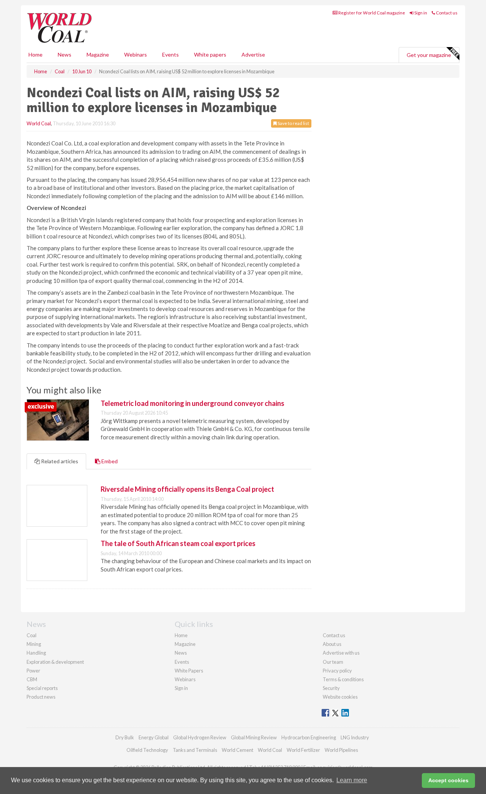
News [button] (64, 54)
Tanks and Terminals (195, 750)
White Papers (189, 671)
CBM (32, 679)
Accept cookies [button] (448, 780)
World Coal (39, 123)
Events (170, 54)
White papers (210, 54)
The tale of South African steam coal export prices (178, 543)
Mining (34, 644)
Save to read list (293, 123)
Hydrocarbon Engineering (308, 737)
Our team (333, 662)
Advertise (253, 54)
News (181, 653)
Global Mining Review (254, 737)
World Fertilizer (303, 750)
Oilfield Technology (147, 750)
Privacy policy (337, 671)
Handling (36, 653)
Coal (31, 635)
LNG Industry (355, 737)
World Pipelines (341, 750)
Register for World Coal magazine (371, 12)
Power (33, 671)
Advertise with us (341, 653)
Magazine (98, 54)
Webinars (135, 54)
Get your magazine (429, 55)
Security (331, 688)
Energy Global (154, 737)
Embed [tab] (109, 461)
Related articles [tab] (59, 461)
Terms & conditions (343, 679)
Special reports (42, 688)
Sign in (420, 12)
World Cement (237, 750)
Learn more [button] (351, 780)
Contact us (446, 12)
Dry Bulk (124, 737)
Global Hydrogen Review (199, 737)
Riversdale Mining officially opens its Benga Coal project (187, 489)
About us (332, 644)
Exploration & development (55, 662)
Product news (41, 697)
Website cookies (340, 697)
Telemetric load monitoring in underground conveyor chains (192, 403)
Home (35, 54)
